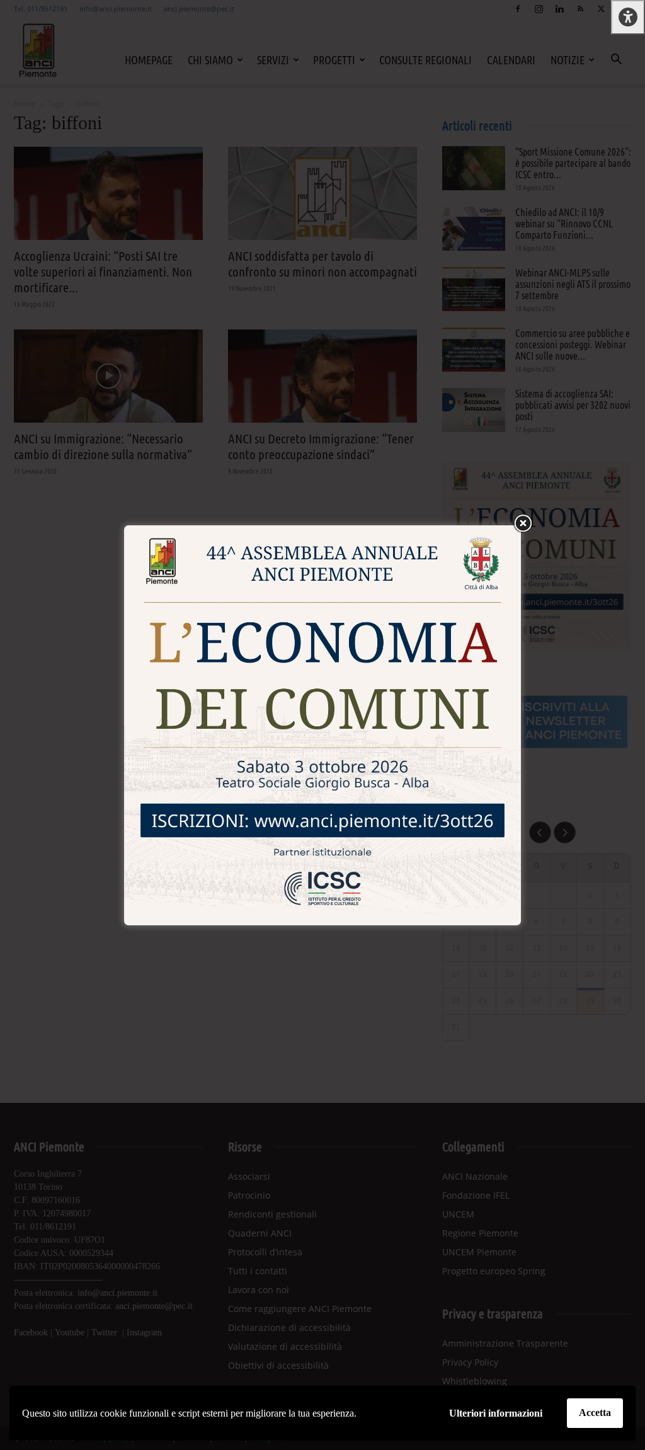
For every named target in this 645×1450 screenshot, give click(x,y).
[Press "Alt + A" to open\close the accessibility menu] (628, 17)
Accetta (595, 1412)
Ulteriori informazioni (495, 1413)
